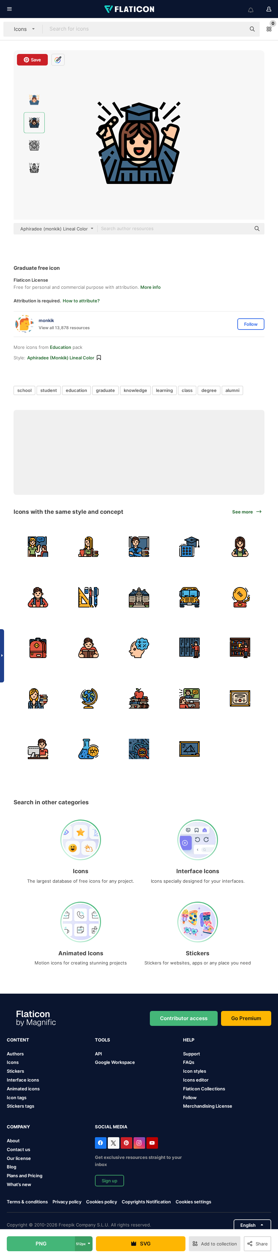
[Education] (139, 698)
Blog (11, 1166)
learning (164, 390)
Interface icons (23, 1080)
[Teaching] (38, 547)
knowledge (135, 390)
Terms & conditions (27, 1201)
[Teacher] (88, 547)
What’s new (19, 1184)
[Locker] (189, 648)
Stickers (15, 1071)
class (187, 390)
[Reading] (88, 648)
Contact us (18, 1149)
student (48, 390)
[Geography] (88, 698)
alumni (232, 390)
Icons (13, 1062)
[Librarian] (38, 698)
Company (18, 1126)
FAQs (188, 1062)
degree (209, 390)
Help (188, 1040)
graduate (105, 390)
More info (150, 287)
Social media (111, 1126)
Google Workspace (115, 1062)
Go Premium (246, 1018)
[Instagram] (139, 1143)
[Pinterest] (126, 1143)
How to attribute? (81, 300)
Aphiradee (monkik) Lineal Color (60, 357)
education (76, 390)
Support (191, 1053)
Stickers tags (20, 1106)
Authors (15, 1053)
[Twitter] (113, 1143)
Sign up (109, 1180)
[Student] (240, 547)
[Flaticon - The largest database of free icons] (129, 9)
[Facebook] (100, 1143)
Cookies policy (101, 1201)
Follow (190, 1097)
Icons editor (196, 1080)
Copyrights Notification (146, 1201)
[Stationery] (88, 597)
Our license (19, 1158)
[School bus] (189, 597)
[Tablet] (189, 547)
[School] (139, 597)
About (13, 1140)
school (24, 390)
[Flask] (88, 749)
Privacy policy (67, 1201)
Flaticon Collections (204, 1088)
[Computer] (38, 749)
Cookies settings (193, 1201)
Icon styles (194, 1071)
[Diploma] (240, 698)
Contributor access (183, 1018)
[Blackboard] (189, 749)
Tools (102, 1040)
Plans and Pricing (24, 1175)
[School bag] (38, 648)
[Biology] (139, 749)
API (98, 1053)
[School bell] (240, 597)
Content (18, 1040)
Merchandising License (207, 1106)
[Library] (240, 648)
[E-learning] (189, 698)
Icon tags (16, 1097)
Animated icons (23, 1088)
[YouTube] (152, 1143)
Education (60, 347)
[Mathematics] (139, 648)
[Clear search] (237, 29)
